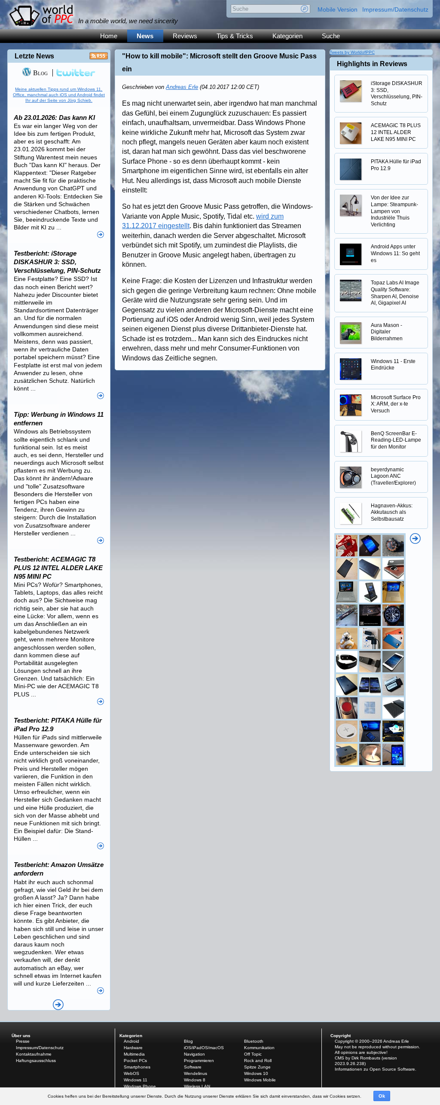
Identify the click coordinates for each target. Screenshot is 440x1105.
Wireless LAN (197, 1086)
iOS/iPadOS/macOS (204, 1047)
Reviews (185, 36)
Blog (39, 72)
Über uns (21, 1035)
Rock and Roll (258, 1060)
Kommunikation (259, 1047)
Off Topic (253, 1054)
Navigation (194, 1054)
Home (108, 36)
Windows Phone (140, 1086)
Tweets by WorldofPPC (352, 52)
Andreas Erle (182, 87)
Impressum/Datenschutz (395, 9)
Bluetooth (253, 1041)
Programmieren (199, 1060)
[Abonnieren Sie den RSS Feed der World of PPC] (98, 58)
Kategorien (287, 36)
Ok (382, 1096)
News (145, 36)
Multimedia (134, 1054)
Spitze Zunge (257, 1067)
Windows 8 (194, 1080)
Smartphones (137, 1067)
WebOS (131, 1073)
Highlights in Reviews (372, 63)
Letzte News (34, 56)
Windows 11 (135, 1080)
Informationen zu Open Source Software (375, 1069)
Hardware (133, 1047)
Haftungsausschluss (36, 1060)
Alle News (58, 1004)
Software (193, 1067)
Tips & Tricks (235, 36)
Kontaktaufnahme (34, 1054)
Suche (331, 36)
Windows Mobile (260, 1080)
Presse (23, 1041)
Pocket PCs (135, 1060)
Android (131, 1041)
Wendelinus (195, 1073)
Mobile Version (338, 9)
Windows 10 (256, 1073)
